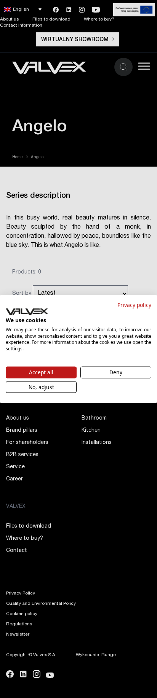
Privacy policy (134, 304)
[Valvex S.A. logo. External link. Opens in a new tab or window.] (27, 311)
